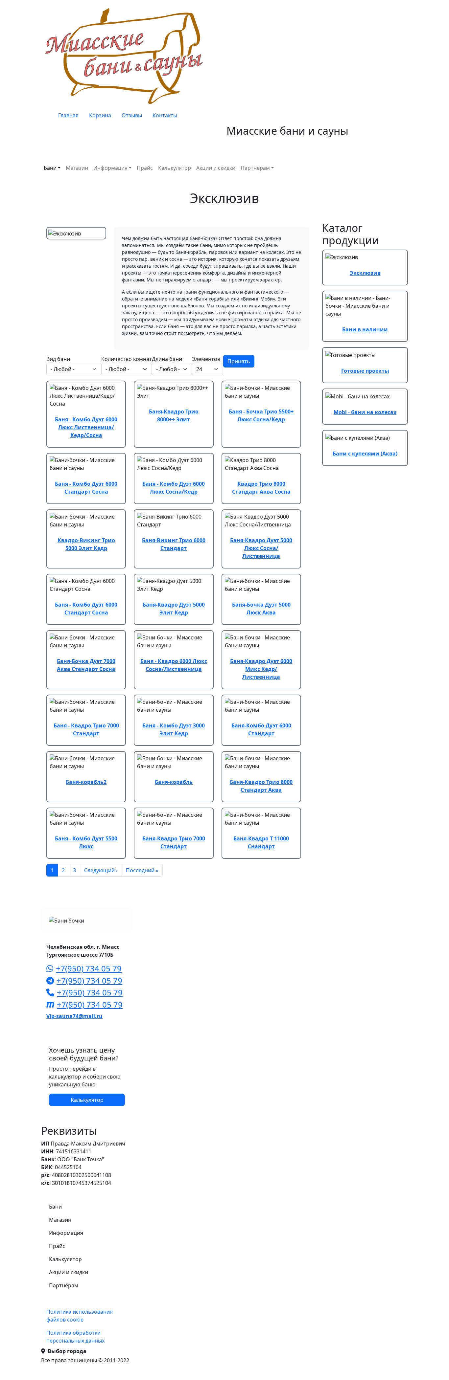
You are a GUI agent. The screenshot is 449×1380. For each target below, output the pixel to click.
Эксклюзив (365, 273)
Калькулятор (174, 167)
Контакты (165, 115)
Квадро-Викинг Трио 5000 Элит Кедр (86, 544)
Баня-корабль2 (86, 782)
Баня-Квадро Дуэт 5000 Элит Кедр (174, 608)
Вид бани (58, 359)
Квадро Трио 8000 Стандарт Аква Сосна (261, 487)
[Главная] (126, 56)
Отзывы (132, 115)
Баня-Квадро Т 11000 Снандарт (261, 842)
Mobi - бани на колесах (365, 412)
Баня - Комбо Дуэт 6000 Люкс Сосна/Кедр (173, 487)
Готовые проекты (365, 370)
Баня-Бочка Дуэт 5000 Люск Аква (261, 608)
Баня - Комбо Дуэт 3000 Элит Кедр (173, 729)
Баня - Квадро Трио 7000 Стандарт (86, 729)
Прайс (145, 167)
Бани (50, 167)
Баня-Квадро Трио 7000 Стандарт (173, 842)
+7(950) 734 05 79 (89, 968)
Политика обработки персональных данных (75, 1336)
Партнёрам (255, 167)
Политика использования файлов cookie (79, 1315)
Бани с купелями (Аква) (365, 453)
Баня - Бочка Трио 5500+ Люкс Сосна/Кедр (261, 415)
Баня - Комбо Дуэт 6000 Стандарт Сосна (86, 487)
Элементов (206, 359)
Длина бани (167, 359)
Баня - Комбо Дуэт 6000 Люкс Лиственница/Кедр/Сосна (86, 427)
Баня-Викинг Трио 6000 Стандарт (173, 544)
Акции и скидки (215, 167)
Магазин (77, 167)
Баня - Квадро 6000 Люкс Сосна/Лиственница (173, 665)
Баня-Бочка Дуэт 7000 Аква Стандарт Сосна (86, 665)
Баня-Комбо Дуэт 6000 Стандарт (261, 729)
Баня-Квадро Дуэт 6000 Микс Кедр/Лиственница (261, 668)
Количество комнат (126, 359)
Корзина (100, 115)
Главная (68, 115)
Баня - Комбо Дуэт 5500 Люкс (86, 842)
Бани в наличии (365, 329)
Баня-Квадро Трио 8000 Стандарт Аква (261, 785)
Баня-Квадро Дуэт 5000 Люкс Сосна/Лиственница (261, 548)
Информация (110, 167)
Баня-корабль (174, 782)
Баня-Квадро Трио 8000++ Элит (174, 415)
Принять (238, 361)
